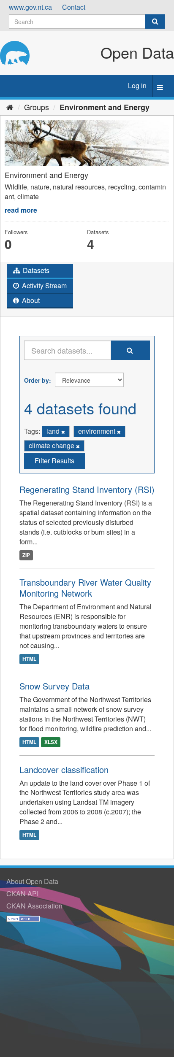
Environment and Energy (105, 107)
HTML (29, 658)
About (30, 300)
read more (21, 210)
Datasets (35, 270)
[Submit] (155, 21)
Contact (73, 7)
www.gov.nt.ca (30, 7)
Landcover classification (64, 769)
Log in (137, 85)
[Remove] (63, 431)
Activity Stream (43, 285)
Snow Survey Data (54, 686)
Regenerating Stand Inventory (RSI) (87, 489)
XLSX (50, 742)
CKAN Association (34, 906)
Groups (36, 106)
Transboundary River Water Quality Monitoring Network (85, 587)
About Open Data (32, 881)
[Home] (10, 106)
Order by (36, 380)
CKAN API (22, 893)
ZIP (26, 555)
